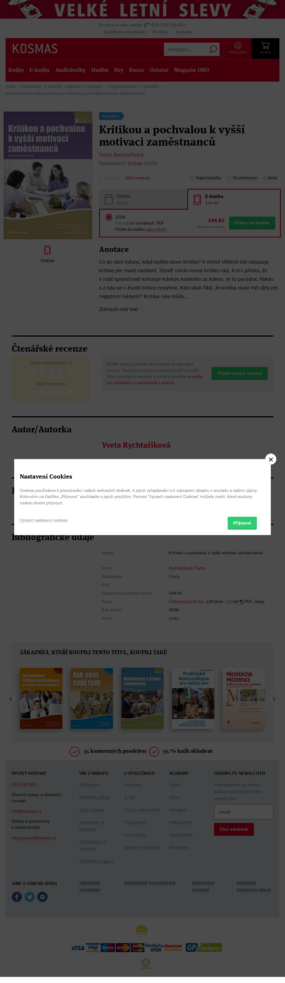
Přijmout (242, 523)
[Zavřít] (270, 459)
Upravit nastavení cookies (43, 520)
